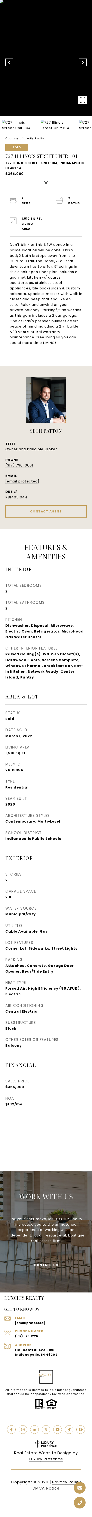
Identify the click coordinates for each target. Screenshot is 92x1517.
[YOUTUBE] (57, 1429)
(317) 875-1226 (26, 1336)
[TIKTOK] (69, 1429)
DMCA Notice (46, 1488)
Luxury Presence (46, 1459)
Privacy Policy (66, 1482)
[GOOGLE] (80, 1429)
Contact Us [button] (46, 1265)
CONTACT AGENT (46, 511)
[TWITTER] (46, 1429)
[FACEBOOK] (11, 1429)
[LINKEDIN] (34, 1429)
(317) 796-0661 (19, 465)
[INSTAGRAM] (23, 1429)
